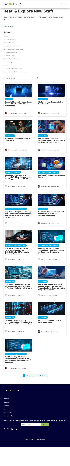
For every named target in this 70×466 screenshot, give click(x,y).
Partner (6, 409)
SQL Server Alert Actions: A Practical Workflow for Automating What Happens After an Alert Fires (18, 177)
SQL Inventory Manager (9, 55)
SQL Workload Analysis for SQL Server (13, 68)
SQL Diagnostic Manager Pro (10, 52)
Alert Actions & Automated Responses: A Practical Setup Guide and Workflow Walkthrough (51, 140)
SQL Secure (6, 65)
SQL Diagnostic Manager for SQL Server (13, 49)
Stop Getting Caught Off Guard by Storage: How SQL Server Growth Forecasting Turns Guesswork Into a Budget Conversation (51, 287)
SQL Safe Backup (8, 62)
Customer (6, 405)
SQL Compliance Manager (10, 39)
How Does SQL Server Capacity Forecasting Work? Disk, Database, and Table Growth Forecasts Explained (51, 251)
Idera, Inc (6, 402)
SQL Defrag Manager (9, 42)
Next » (44, 375)
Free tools (6, 36)
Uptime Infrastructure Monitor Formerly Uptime (15, 71)
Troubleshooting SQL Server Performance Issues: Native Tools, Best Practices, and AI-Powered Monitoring (18, 359)
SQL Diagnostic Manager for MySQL (12, 46)
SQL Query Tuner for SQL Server (11, 58)
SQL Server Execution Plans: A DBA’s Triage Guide (49, 321)
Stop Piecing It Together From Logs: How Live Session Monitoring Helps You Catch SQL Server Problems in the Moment (18, 214)
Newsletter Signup (9, 416)
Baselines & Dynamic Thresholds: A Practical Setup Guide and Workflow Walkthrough (51, 213)
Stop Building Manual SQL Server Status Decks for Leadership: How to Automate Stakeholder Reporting (18, 286)
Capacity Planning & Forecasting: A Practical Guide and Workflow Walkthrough (18, 104)
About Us (6, 398)
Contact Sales (8, 412)
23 (38, 375)
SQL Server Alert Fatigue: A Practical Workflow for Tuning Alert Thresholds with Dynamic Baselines (18, 322)
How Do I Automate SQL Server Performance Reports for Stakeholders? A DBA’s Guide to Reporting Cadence (17, 251)
